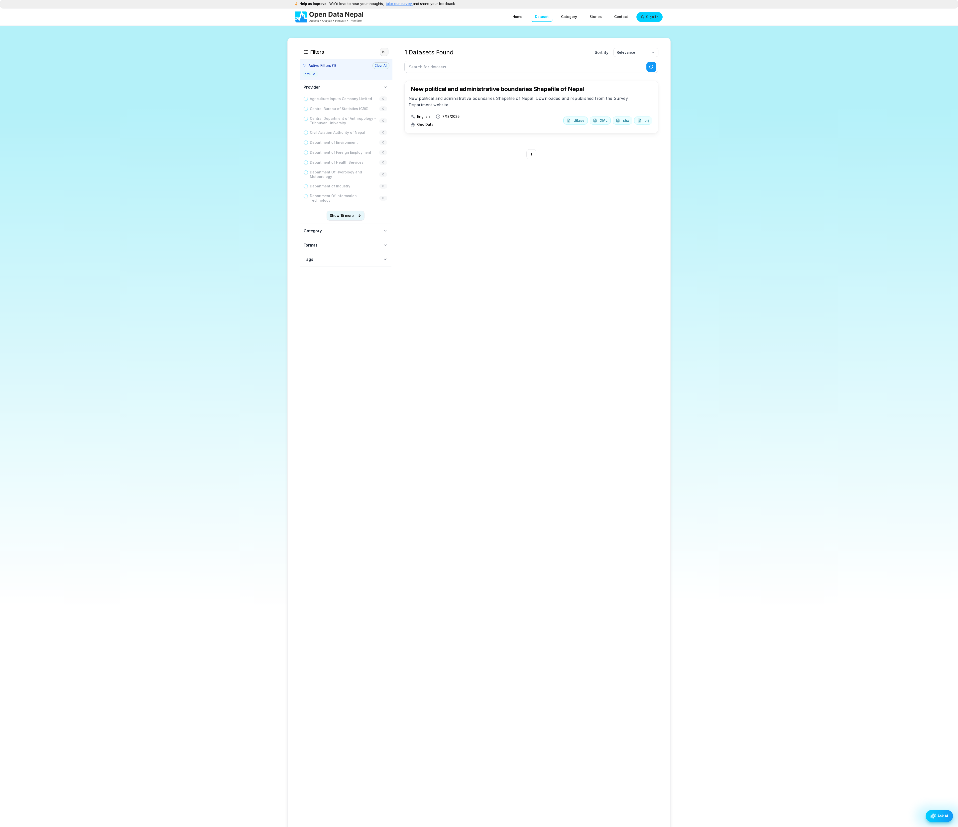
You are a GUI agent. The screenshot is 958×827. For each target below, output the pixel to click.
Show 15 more (342, 215)
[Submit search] (651, 67)
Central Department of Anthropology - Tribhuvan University (343, 120)
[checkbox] (306, 99)
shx (626, 120)
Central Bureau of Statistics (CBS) (339, 109)
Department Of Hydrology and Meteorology (336, 174)
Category (569, 16)
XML (603, 120)
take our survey (399, 3)
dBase (579, 120)
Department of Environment (334, 142)
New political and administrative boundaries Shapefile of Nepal (497, 89)
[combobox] (635, 52)
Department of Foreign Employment (340, 152)
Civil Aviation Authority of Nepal (337, 132)
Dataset (542, 16)
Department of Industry (330, 186)
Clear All (381, 65)
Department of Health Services (336, 162)
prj (646, 120)
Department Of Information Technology (333, 198)
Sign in (652, 17)
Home (517, 16)
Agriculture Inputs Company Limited (341, 99)
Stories (596, 16)
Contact (621, 16)
